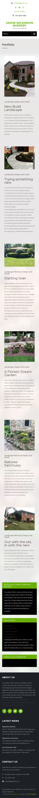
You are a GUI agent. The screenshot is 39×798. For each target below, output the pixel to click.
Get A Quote (19, 11)
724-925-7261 (8, 635)
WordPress (15, 795)
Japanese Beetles (8, 727)
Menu (5, 34)
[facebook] (16, 7)
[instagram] (23, 7)
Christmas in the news (10, 739)
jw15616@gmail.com (21, 3)
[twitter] (19, 7)
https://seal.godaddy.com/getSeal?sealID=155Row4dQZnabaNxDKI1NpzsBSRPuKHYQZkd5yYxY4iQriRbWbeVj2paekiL (19, 703)
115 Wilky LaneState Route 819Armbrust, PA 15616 (10, 629)
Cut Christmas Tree (9, 748)
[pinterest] (20, 712)
